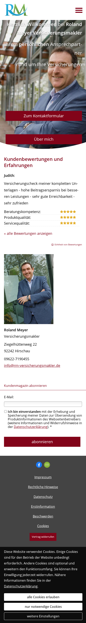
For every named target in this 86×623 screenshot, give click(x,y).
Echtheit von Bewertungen (68, 244)
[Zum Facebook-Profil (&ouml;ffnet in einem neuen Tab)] (39, 465)
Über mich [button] (43, 139)
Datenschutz (43, 497)
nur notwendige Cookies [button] (43, 606)
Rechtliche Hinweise (43, 487)
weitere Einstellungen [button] (43, 616)
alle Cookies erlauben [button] (43, 597)
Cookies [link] (43, 526)
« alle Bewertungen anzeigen (28, 233)
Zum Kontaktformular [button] (44, 115)
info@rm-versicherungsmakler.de (32, 365)
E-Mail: (9, 397)
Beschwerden (43, 516)
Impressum (43, 477)
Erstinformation (43, 506)
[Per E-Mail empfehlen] (47, 465)
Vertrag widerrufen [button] (43, 536)
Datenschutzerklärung (30, 427)
